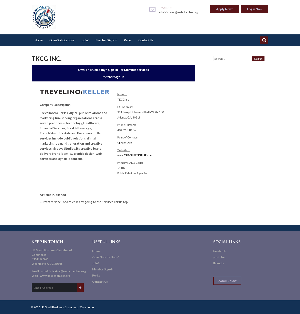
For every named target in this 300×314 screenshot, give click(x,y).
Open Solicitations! (62, 40)
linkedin (218, 263)
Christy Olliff (124, 142)
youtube (218, 257)
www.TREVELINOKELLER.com (134, 155)
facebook (219, 251)
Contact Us (145, 40)
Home (39, 40)
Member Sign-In (106, 40)
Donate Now (227, 280)
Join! (85, 40)
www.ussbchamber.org (55, 275)
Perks (128, 40)
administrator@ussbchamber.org (63, 271)
